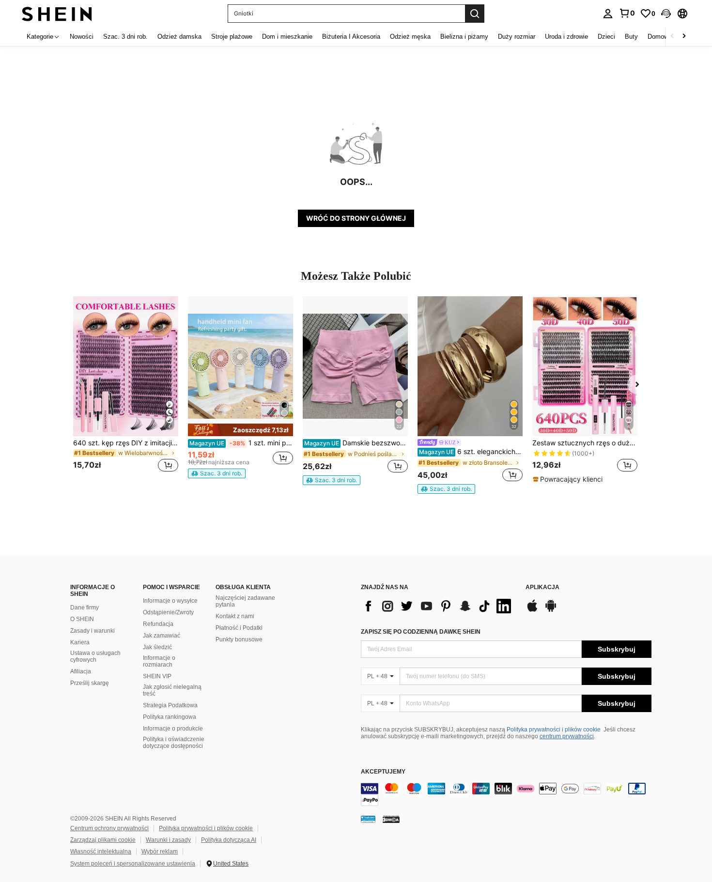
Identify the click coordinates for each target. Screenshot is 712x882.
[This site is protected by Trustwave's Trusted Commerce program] (368, 819)
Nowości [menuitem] (81, 36)
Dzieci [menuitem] (606, 36)
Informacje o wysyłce (170, 600)
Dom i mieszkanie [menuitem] (287, 36)
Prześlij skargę (89, 683)
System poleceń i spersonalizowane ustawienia (132, 863)
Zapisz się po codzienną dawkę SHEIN (420, 631)
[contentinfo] (506, 794)
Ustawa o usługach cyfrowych (95, 656)
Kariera (80, 642)
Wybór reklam (159, 851)
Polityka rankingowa (169, 717)
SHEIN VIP (157, 676)
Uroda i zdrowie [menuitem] (566, 36)
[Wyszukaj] (474, 13)
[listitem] (125, 390)
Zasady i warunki (92, 630)
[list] (438, 606)
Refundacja (158, 624)
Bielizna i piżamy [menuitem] (464, 36)
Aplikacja (542, 587)
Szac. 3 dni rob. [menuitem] (125, 36)
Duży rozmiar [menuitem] (516, 36)
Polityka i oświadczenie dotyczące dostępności (173, 742)
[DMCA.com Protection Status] (391, 819)
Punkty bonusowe (239, 639)
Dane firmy (84, 607)
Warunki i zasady (168, 839)
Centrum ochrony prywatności (109, 828)
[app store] (532, 610)
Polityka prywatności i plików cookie (554, 729)
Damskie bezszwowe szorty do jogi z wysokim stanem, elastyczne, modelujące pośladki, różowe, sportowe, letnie (356, 443)
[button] (666, 13)
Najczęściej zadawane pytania (245, 601)
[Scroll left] (672, 36)
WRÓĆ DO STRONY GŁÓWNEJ (356, 218)
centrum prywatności (567, 736)
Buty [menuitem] (631, 36)
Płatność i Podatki (239, 627)
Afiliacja (80, 671)
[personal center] (608, 13)
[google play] (550, 610)
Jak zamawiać (161, 635)
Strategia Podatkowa (170, 705)
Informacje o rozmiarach (159, 661)
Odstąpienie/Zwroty (168, 612)
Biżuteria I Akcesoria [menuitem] (351, 36)
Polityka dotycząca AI (228, 839)
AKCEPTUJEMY (383, 772)
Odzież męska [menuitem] (410, 36)
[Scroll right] (684, 36)
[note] (240, 430)
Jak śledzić (157, 647)
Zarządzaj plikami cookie (103, 839)
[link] (627, 13)
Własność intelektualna (100, 851)
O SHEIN (82, 619)
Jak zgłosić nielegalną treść (172, 690)
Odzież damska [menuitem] (179, 36)
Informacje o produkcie (173, 728)
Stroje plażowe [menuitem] (231, 36)
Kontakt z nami (235, 616)
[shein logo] (57, 13)
